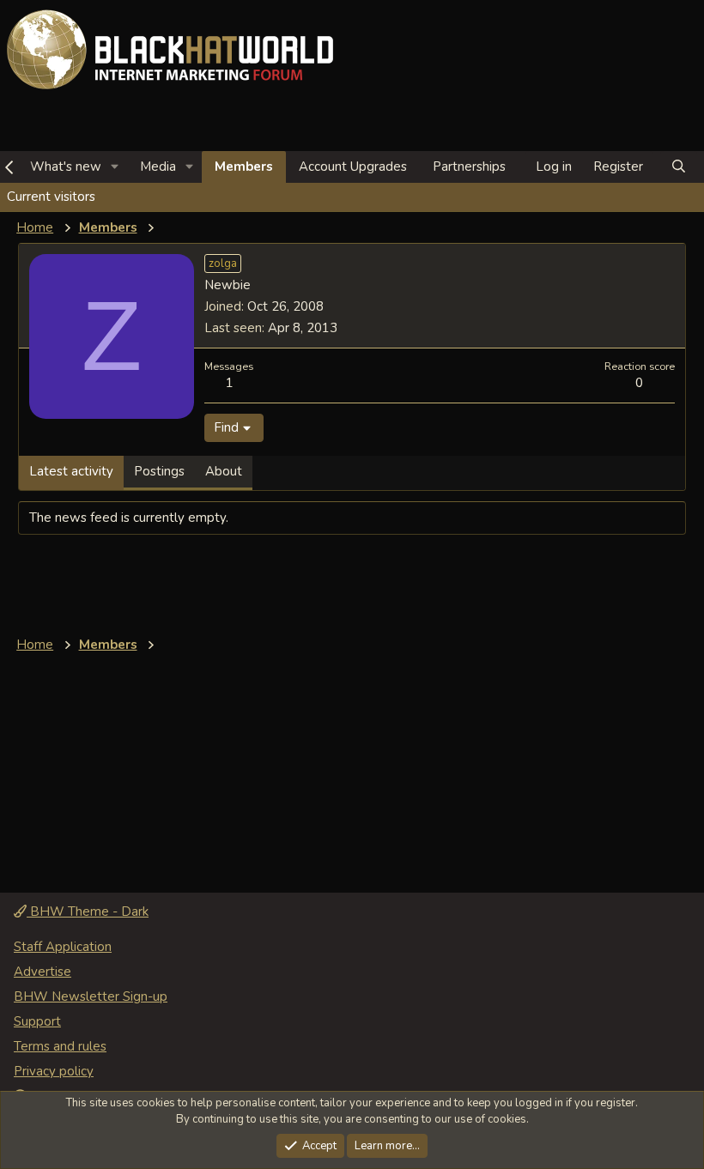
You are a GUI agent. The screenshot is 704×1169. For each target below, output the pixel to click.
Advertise (42, 971)
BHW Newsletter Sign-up (90, 996)
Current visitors (51, 196)
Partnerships (469, 166)
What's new (65, 166)
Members (244, 166)
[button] (115, 167)
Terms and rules (60, 1046)
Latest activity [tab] (71, 471)
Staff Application (63, 946)
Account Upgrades (353, 166)
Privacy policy (54, 1071)
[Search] (678, 167)
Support (37, 1021)
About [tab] (223, 471)
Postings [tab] (159, 471)
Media (158, 166)
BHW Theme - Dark (88, 911)
